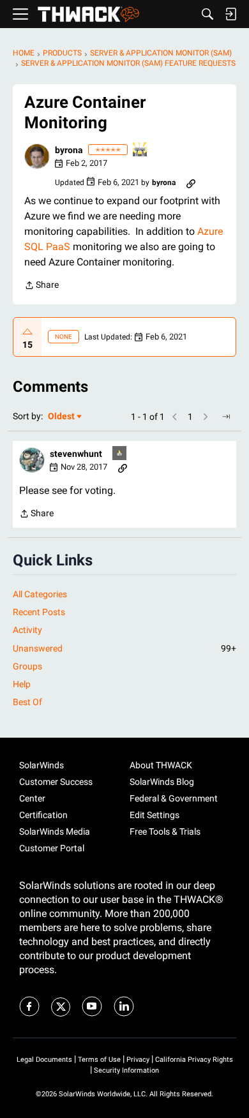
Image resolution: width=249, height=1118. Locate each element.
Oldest (62, 417)
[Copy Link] (191, 182)
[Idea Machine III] (140, 150)
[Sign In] (230, 14)
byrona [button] (69, 150)
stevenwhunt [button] (76, 454)
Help (22, 684)
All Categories (40, 594)
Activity (27, 630)
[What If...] (120, 454)
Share (41, 286)
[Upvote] (27, 331)
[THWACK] (88, 14)
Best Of (27, 702)
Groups (27, 666)
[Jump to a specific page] (226, 416)
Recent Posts (39, 612)
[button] (37, 156)
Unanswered (124, 648)
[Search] (207, 14)
